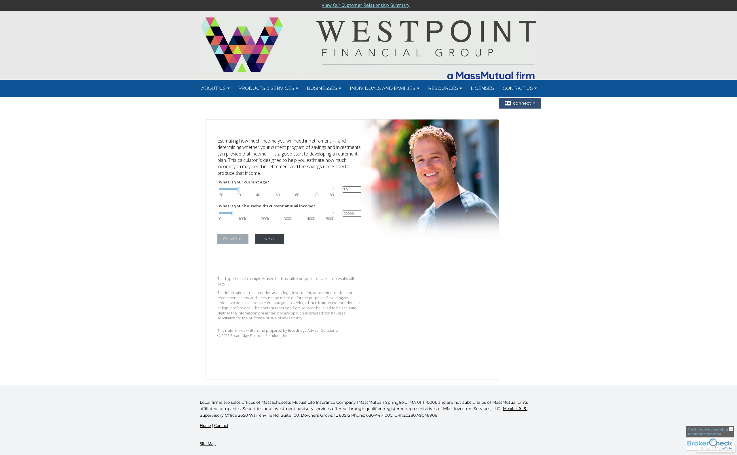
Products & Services (266, 88)
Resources (443, 88)
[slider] (276, 189)
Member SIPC (515, 409)
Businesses (322, 88)
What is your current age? (244, 182)
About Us (213, 88)
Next (269, 238)
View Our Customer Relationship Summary (365, 5)
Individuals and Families (382, 88)
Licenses (482, 88)
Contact (221, 426)
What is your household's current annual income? (267, 206)
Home (205, 426)
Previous (233, 238)
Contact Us (518, 88)
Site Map (208, 444)
